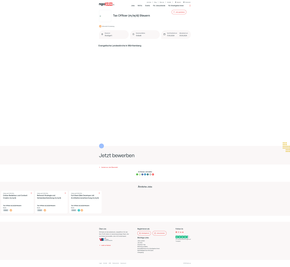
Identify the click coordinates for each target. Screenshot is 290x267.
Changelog (140, 252)
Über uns (162, 2)
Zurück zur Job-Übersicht (109, 167)
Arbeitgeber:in (145, 233)
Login (100, 263)
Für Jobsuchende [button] (159, 6)
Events (147, 6)
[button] (137, 174)
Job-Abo (140, 242)
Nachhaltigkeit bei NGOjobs (145, 250)
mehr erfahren (106, 245)
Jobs (133, 6)
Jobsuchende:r (161, 233)
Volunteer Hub (141, 244)
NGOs (140, 6)
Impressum (123, 263)
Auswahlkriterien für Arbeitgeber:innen (148, 248)
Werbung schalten (142, 246)
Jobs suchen (141, 241)
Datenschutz (115, 263)
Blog (155, 2)
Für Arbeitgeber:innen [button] (176, 6)
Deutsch (179, 2)
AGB (110, 263)
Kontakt (169, 2)
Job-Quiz (149, 2)
